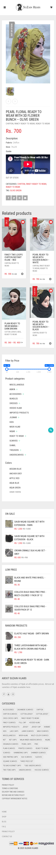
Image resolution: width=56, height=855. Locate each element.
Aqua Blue (14, 483)
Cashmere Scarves (25, 710)
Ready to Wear (43, 123)
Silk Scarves (26, 757)
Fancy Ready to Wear (24, 123)
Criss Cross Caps (10, 718)
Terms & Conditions (10, 788)
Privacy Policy (8, 785)
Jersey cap (36, 727)
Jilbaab (13, 417)
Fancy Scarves (9, 723)
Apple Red (14, 478)
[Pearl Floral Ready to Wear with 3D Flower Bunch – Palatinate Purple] (15, 101)
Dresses (14, 403)
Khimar (47, 727)
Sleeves (38, 757)
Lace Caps (14, 731)
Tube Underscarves (32, 766)
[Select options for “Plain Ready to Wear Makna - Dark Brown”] (21, 342)
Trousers (14, 450)
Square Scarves (10, 761)
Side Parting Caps (10, 757)
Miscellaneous (17, 384)
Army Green (15, 492)
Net (4, 740)
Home (4, 812)
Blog (4, 821)
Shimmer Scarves (38, 753)
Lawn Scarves (28, 731)
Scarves (14, 440)
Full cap (22, 723)
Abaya (12, 389)
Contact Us (7, 836)
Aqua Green (15, 487)
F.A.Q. (4, 826)
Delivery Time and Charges (13, 792)
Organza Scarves (10, 744)
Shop (4, 817)
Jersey (25, 727)
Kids (19, 332)
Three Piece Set (26, 761)
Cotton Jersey (11, 332)
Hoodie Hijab (16, 408)
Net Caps (13, 740)
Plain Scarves (9, 748)
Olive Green (15, 190)
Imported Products (19, 412)
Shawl (13, 445)
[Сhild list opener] (17, 389)
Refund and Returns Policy (13, 795)
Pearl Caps (26, 744)
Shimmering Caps (21, 753)
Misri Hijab (15, 427)
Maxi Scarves (43, 731)
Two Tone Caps (9, 770)
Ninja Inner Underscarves (31, 740)
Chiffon (9, 123)
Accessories (15, 394)
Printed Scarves (25, 748)
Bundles (14, 398)
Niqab (12, 431)
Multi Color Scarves (40, 735)
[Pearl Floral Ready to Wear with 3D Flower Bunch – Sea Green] (8, 101)
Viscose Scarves (42, 770)
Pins (36, 744)
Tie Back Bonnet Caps (12, 766)
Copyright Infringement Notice (14, 799)
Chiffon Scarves (10, 714)
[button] (22, 274)
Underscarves (17, 455)
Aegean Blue (15, 469)
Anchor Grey (16, 473)
